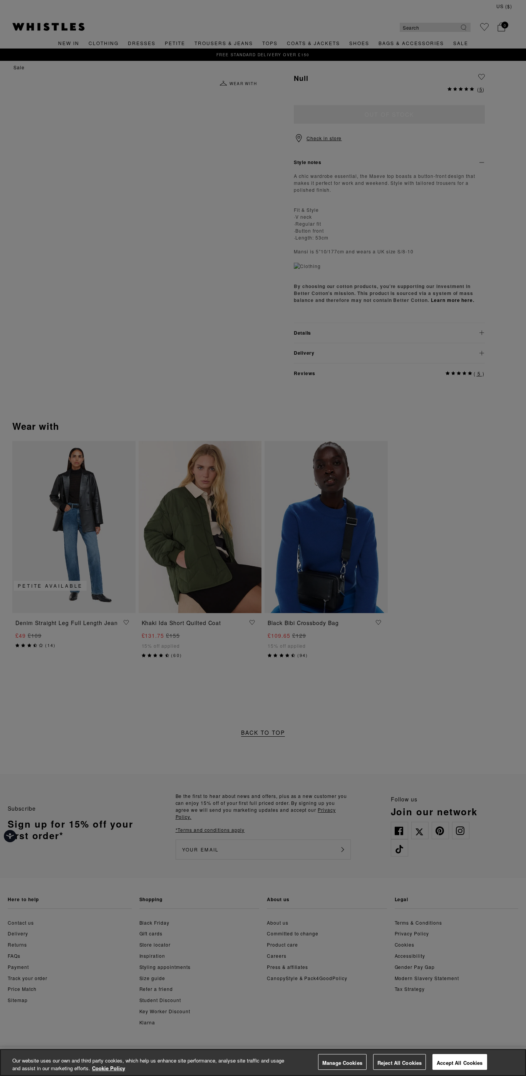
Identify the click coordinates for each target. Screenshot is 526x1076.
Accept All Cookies (459, 1062)
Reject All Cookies (399, 1062)
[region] (263, 1062)
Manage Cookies (342, 1062)
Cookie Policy (108, 1068)
